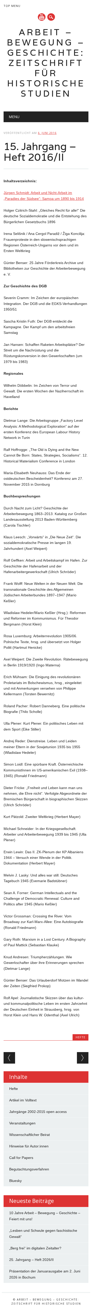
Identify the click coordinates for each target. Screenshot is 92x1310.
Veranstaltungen (22, 1123)
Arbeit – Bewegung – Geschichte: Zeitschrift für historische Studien (46, 62)
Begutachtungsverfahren (29, 1169)
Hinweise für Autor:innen (29, 1146)
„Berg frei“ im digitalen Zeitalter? (35, 1248)
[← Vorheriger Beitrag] (9, 1058)
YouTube (41, 17)
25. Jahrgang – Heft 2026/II (31, 1260)
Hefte (80, 1037)
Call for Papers (21, 1158)
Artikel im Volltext (23, 1100)
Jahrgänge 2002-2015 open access (38, 1112)
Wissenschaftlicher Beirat (29, 1135)
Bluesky (15, 1181)
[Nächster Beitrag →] (82, 1058)
